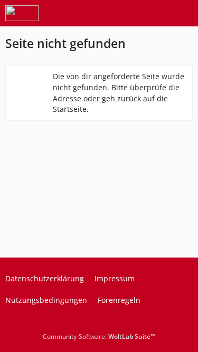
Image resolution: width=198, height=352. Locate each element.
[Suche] (131, 13)
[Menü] (184, 13)
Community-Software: (99, 336)
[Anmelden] (157, 13)
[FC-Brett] (22, 13)
